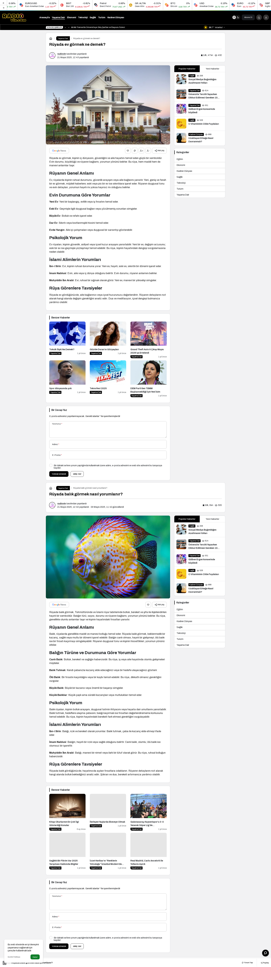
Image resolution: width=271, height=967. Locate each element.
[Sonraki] (3, 7)
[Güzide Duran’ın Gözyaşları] (108, 340)
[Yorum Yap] (134, 150)
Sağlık (180, 177)
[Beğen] (128, 150)
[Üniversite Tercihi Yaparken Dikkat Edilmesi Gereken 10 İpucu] (199, 94)
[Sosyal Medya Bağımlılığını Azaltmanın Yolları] (199, 79)
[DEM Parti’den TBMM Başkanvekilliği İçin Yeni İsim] (148, 378)
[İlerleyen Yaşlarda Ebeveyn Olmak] (108, 812)
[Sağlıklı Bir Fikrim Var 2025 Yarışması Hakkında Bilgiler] (67, 851)
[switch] (236, 17)
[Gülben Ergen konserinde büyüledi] (199, 109)
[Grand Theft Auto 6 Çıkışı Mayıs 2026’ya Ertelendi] (148, 340)
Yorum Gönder (59, 474)
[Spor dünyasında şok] (67, 378)
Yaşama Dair (183, 195)
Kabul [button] (35, 957)
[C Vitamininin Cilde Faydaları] (199, 124)
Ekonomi (181, 165)
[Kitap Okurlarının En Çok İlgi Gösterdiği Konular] (67, 812)
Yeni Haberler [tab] (212, 69)
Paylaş (266, 962)
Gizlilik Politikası (14, 957)
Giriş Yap (77, 474)
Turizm (180, 189)
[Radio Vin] (15, 17)
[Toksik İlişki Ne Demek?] (67, 340)
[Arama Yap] (259, 17)
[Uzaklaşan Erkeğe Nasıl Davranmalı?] (199, 138)
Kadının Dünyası (184, 171)
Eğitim (180, 159)
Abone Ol (248, 17)
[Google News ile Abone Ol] (59, 150)
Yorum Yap (248, 963)
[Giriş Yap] (266, 17)
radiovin (61, 54)
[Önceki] (3, 2)
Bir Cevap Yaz (59, 410)
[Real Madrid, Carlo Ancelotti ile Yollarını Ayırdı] (148, 851)
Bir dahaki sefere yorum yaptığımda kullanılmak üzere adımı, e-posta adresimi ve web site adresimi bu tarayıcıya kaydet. (108, 466)
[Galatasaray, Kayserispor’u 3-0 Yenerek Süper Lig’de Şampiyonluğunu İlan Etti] (148, 812)
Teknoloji (181, 183)
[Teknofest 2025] (108, 378)
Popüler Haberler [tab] (187, 69)
